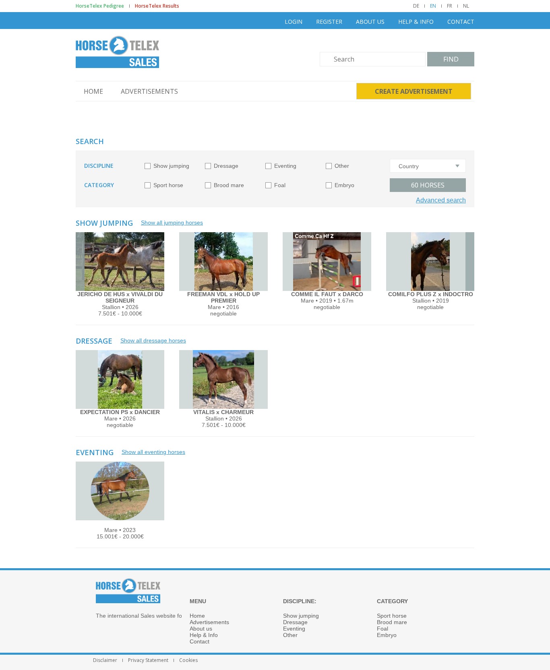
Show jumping (171, 166)
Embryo (344, 185)
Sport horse (168, 185)
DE (416, 6)
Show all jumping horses (172, 222)
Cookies (188, 660)
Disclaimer (105, 660)
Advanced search (441, 200)
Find (451, 59)
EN (433, 6)
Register (329, 21)
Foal (279, 185)
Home (93, 91)
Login (293, 21)
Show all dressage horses (153, 340)
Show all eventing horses (153, 452)
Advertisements (149, 91)
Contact (460, 21)
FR (449, 6)
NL (466, 6)
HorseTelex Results (157, 6)
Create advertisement (414, 91)
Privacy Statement (148, 660)
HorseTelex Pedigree (100, 6)
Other (342, 166)
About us (370, 21)
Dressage (226, 166)
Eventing (285, 166)
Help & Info (416, 21)
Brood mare (229, 185)
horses (428, 185)
